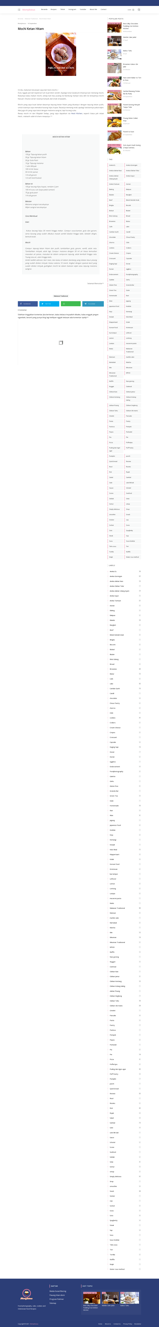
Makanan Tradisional (31, 19)
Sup (127, 536)
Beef (109, 50)
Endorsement (113, 274)
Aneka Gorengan (113, 104)
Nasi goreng (130, 381)
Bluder (128, 211)
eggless (128, 269)
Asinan (128, 184)
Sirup (128, 509)
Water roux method (132, 557)
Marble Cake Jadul (129, 37)
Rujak (128, 472)
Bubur (128, 221)
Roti (110, 472)
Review (128, 461)
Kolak (128, 322)
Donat (128, 264)
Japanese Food (114, 306)
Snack (128, 514)
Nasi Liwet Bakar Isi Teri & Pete (132, 79)
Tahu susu (112, 546)
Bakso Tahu (127, 51)
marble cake (130, 357)
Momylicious (28, 9)
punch (128, 456)
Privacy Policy (127, 1324)
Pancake (129, 416)
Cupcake (129, 258)
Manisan (112, 357)
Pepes (111, 432)
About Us (108, 1324)
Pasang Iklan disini (57, 1295)
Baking (111, 189)
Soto (110, 530)
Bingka (111, 205)
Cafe (110, 227)
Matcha (128, 362)
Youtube (83, 9)
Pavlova (112, 427)
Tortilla (111, 552)
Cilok (127, 242)
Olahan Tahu (113, 411)
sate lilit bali (130, 483)
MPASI (128, 373)
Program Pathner (57, 1299)
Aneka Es (112, 165)
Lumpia (111, 343)
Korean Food (113, 327)
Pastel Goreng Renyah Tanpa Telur (131, 106)
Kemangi (129, 312)
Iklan (110, 301)
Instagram (72, 9)
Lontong (128, 338)
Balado (111, 195)
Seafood (129, 493)
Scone (111, 493)
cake (109, 37)
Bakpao (128, 189)
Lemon (111, 338)
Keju (110, 312)
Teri (127, 546)
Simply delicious (114, 509)
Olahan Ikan (113, 392)
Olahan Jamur (130, 392)
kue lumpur (113, 333)
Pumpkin (112, 456)
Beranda (44, 9)
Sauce (111, 488)
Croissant (112, 258)
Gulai (128, 290)
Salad (111, 477)
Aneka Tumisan (114, 184)
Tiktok (62, 9)
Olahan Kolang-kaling (131, 398)
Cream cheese (114, 253)
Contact (103, 9)
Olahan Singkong (131, 405)
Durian (111, 269)
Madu (111, 349)
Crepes (128, 253)
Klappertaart (113, 322)
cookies (111, 248)
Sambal (128, 477)
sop (127, 520)
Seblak (111, 499)
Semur (111, 504)
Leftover (129, 333)
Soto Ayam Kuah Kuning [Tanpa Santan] (132, 146)
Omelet (111, 416)
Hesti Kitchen (76, 113)
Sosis (128, 525)
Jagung (128, 301)
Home (100, 1324)
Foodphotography (132, 274)
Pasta (111, 421)
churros (111, 242)
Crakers (128, 248)
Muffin (111, 381)
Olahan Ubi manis (132, 411)
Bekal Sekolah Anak (132, 200)
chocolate (112, 237)
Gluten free (113, 285)
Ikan (127, 296)
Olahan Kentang (114, 397)
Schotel (128, 488)
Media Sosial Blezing (58, 1291)
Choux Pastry (130, 237)
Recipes (54, 9)
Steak (111, 536)
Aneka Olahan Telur (132, 171)
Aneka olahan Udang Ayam (114, 145)
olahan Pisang (114, 405)
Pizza (111, 442)
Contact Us (117, 1324)
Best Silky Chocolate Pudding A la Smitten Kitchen (130, 25)
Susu (111, 541)
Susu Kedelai (130, 541)
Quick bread (113, 461)
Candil (128, 232)
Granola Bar (130, 285)
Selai (127, 499)
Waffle (128, 552)
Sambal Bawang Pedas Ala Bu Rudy (131, 92)
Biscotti (128, 205)
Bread (128, 216)
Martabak (112, 362)
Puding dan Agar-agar (114, 23)
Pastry (110, 118)
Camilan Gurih (114, 232)
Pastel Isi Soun (128, 132)
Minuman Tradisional (113, 374)
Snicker (111, 520)
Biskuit (111, 211)
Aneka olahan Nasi (113, 77)
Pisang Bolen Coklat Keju (130, 119)
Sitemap (53, 1303)
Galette (111, 280)
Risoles (128, 467)
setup (128, 504)
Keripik (111, 317)
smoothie (112, 514)
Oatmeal (129, 386)
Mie (110, 368)
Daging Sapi (113, 264)
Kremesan (129, 327)
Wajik (111, 557)
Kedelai (128, 306)
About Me (93, 9)
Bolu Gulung (113, 216)
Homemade (113, 296)
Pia (110, 437)
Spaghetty (129, 530)
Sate (110, 483)
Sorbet (111, 525)
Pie (127, 437)
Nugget (111, 386)
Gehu (128, 280)
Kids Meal (129, 317)
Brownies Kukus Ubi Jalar (130, 65)
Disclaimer (137, 1324)
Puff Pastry (129, 448)
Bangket (129, 195)
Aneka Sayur (130, 176)
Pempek (129, 427)
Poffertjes (129, 442)
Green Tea (112, 290)
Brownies (110, 64)
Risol (110, 467)
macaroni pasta (131, 343)
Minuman (129, 368)
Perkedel (129, 432)
